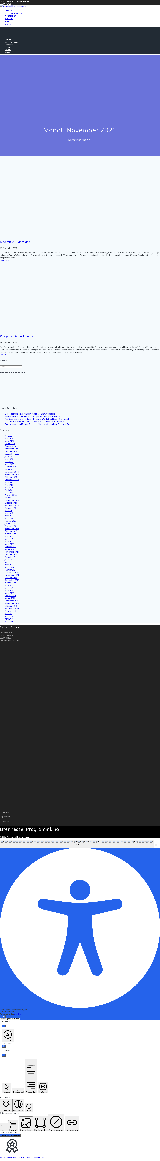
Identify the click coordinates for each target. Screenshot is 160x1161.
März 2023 (9, 518)
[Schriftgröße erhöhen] (4, 1016)
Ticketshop (10, 16)
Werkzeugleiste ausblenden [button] (10, 1019)
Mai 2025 (9, 461)
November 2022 (12, 528)
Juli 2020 (8, 585)
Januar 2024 (10, 497)
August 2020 (10, 582)
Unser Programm (13, 13)
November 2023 (12, 500)
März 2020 (9, 593)
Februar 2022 (10, 546)
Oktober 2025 (11, 451)
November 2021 (12, 552)
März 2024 (9, 492)
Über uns (9, 10)
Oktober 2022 (11, 531)
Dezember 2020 (12, 572)
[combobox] (77, 844)
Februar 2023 (10, 521)
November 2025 (12, 448)
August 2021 (10, 557)
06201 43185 (5, 638)
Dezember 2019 (12, 600)
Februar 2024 (10, 495)
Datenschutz (5, 812)
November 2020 (12, 575)
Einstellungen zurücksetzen (10, 1135)
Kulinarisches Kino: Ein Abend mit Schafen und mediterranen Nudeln (35, 421)
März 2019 (9, 621)
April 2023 (9, 515)
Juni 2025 (9, 459)
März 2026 (9, 441)
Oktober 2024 (11, 477)
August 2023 (10, 508)
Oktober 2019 (11, 606)
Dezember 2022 (12, 526)
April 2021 (9, 564)
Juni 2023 (9, 513)
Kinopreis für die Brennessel (18, 336)
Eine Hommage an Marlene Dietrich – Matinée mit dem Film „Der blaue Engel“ (39, 424)
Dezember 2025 (12, 446)
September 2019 (12, 608)
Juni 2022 (9, 536)
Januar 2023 (10, 523)
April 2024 (9, 490)
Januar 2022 (10, 549)
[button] (156, 845)
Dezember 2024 (12, 472)
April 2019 (9, 619)
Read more (4, 260)
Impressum (5, 816)
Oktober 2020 (11, 577)
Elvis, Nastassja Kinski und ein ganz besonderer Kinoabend (30, 414)
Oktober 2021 (11, 554)
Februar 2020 (10, 595)
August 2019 (10, 611)
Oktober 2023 (11, 503)
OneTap (17, 1014)
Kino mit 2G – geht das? (15, 242)
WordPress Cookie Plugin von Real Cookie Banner (22, 1157)
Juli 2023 (8, 510)
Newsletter (5, 821)
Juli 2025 (8, 456)
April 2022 (9, 541)
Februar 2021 (10, 570)
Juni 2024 (9, 485)
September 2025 (12, 454)
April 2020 (9, 590)
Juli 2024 (8, 482)
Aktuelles (10, 21)
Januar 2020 (10, 598)
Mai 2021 (9, 562)
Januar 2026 (10, 443)
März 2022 (9, 544)
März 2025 (9, 464)
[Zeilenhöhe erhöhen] (4, 1046)
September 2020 (12, 580)
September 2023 (12, 505)
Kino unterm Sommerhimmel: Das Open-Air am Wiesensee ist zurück (35, 416)
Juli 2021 (8, 559)
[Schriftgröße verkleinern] (4, 1026)
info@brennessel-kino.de (11, 640)
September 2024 (12, 479)
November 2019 (12, 603)
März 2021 (9, 567)
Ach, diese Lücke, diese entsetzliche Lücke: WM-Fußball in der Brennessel (37, 419)
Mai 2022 (9, 539)
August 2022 (10, 533)
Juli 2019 (8, 613)
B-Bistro (9, 19)
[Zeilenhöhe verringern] (4, 1055)
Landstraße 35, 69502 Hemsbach (7, 634)
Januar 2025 (10, 469)
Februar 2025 (10, 466)
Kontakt (9, 24)
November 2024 (12, 474)
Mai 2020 (9, 588)
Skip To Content (7, 1132)
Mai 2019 (9, 616)
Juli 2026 (8, 436)
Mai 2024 (9, 487)
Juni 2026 (9, 438)
